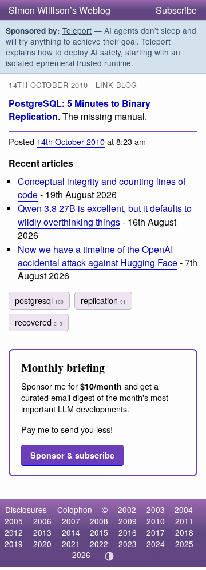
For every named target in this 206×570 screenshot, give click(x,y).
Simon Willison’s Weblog (59, 10)
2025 (184, 543)
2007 (71, 521)
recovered (38, 322)
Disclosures (26, 509)
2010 (155, 521)
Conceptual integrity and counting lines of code (101, 188)
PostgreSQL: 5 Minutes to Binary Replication (79, 110)
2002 (127, 509)
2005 (14, 521)
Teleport (77, 30)
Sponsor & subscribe (72, 455)
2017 (155, 532)
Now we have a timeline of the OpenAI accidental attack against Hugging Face (97, 256)
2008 (99, 521)
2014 (71, 532)
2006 (42, 521)
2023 (127, 543)
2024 (155, 543)
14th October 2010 (71, 141)
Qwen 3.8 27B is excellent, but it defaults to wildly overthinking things (105, 215)
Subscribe (176, 10)
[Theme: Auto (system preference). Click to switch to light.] (109, 556)
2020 (42, 543)
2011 (184, 521)
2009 (127, 521)
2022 (99, 543)
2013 (42, 532)
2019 (14, 543)
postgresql (39, 300)
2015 (99, 532)
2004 (184, 509)
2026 (81, 554)
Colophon (74, 509)
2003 (155, 509)
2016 (127, 532)
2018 (184, 532)
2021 (71, 543)
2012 (14, 532)
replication (103, 300)
